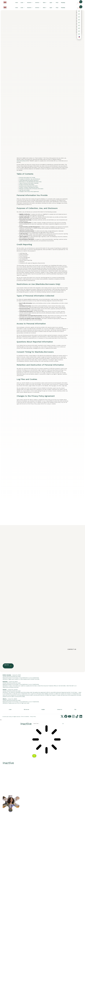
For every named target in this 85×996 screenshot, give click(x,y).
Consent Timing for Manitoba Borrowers (28, 187)
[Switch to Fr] (79, 11)
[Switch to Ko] (79, 22)
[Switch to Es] (79, 14)
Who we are (26, 709)
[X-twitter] (62, 716)
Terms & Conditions (25, 716)
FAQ (75, 709)
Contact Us (59, 709)
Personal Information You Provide (27, 177)
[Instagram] (73, 716)
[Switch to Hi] (79, 19)
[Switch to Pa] (79, 17)
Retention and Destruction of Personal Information (31, 188)
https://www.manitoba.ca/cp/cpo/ (11, 687)
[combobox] (39, 723)
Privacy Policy (33, 716)
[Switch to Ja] (79, 31)
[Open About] (46, 2)
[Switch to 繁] (79, 28)
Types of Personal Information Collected (28, 183)
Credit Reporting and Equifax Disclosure (28, 180)
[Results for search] (46, 739)
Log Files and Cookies (24, 190)
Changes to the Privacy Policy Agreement (29, 191)
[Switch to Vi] (79, 34)
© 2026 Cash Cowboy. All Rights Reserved (11, 716)
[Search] (34, 755)
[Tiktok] (77, 716)
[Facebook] (65, 716)
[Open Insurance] (32, 2)
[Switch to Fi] (79, 37)
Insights (43, 709)
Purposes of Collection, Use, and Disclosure (29, 179)
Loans (10, 709)
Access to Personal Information (26, 184)
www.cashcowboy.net (22, 160)
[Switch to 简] (79, 25)
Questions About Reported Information (28, 186)
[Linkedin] (80, 716)
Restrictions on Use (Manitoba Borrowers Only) (30, 181)
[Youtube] (69, 716)
